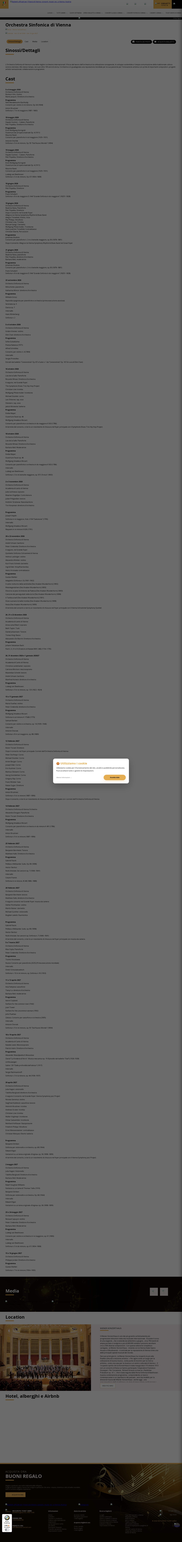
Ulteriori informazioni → (64, 777)
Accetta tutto (114, 777)
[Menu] (10, 1515)
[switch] (7, 1530)
